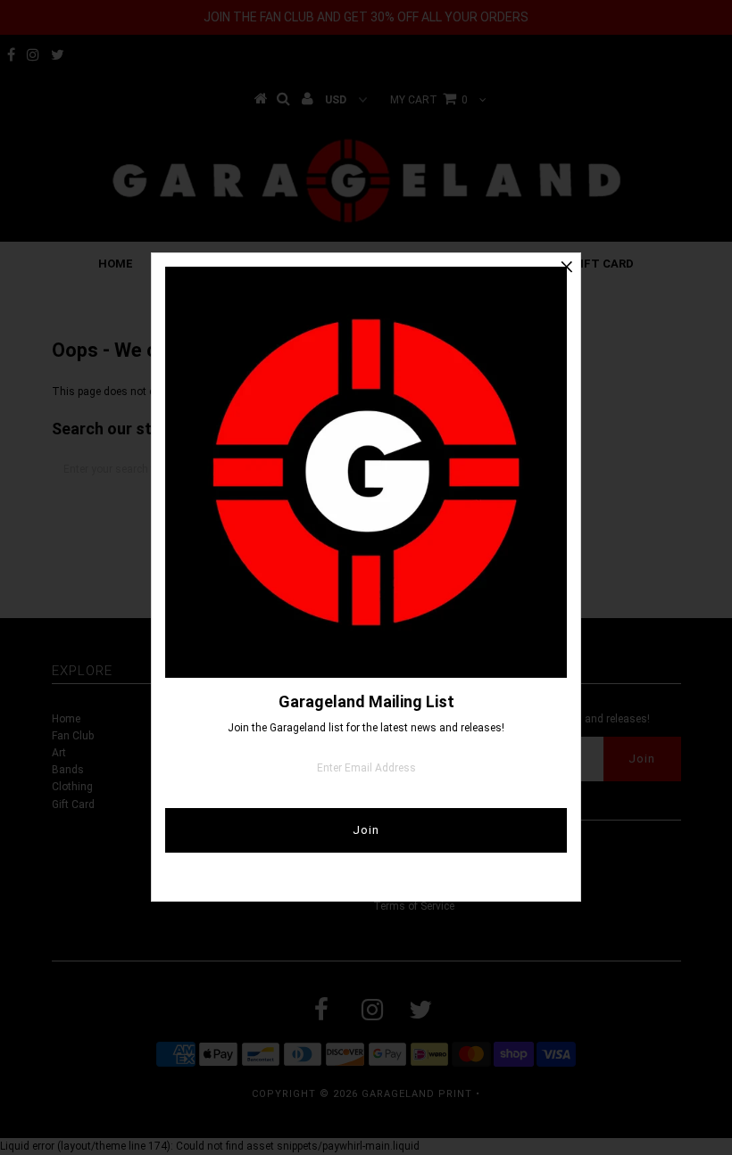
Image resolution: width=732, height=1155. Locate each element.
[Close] (566, 266)
